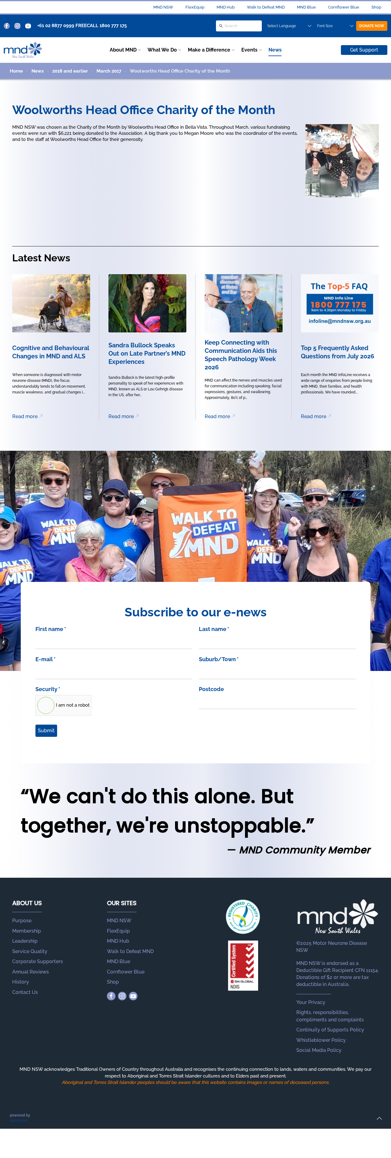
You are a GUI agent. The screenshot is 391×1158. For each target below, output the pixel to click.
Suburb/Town (219, 659)
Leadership (25, 941)
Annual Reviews (30, 972)
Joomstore (19, 1120)
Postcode (211, 689)
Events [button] (249, 50)
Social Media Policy (319, 1050)
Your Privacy (310, 1002)
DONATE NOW (371, 26)
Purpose (21, 920)
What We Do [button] (162, 50)
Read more (25, 416)
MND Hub (226, 7)
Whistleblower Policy (321, 1040)
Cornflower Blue (343, 7)
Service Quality (29, 951)
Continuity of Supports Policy (330, 1030)
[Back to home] (23, 50)
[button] (379, 1118)
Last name (214, 629)
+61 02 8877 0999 (55, 25)
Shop (376, 7)
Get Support (364, 50)
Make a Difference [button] (209, 50)
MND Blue (306, 7)
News (275, 50)
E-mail (45, 659)
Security (47, 689)
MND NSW (163, 7)
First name (50, 629)
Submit (46, 730)
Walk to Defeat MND (266, 7)
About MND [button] (123, 50)
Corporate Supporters (37, 961)
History (20, 982)
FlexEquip (194, 7)
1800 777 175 (113, 25)
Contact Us (25, 992)
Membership (26, 931)
